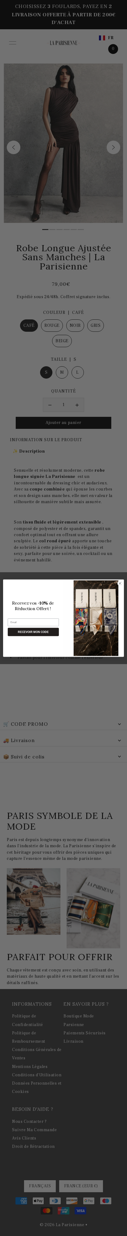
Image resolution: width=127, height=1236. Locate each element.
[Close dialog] (120, 583)
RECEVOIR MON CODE (33, 631)
